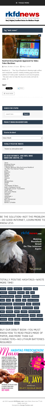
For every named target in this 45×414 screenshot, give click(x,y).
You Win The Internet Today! (14, 169)
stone (10, 319)
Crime (6, 170)
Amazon (7, 201)
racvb (36, 308)
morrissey (36, 304)
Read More (9, 93)
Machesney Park (19, 304)
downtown (12, 292)
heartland (27, 296)
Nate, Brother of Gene (11, 67)
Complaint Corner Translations (14, 189)
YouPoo (7, 198)
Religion (7, 175)
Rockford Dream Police (8, 315)
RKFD (2, 311)
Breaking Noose (9, 164)
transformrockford (36, 319)
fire (27, 292)
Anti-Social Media (10, 192)
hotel (8, 300)
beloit (10, 289)
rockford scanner (22, 315)
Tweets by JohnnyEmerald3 (13, 149)
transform (25, 319)
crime (35, 289)
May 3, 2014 (26, 67)
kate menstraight (6, 304)
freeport (18, 296)
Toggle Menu (23, 3)
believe (3, 289)
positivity (17, 308)
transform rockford (6, 323)
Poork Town (8, 190)
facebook (21, 292)
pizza (2, 308)
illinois (18, 300)
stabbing (3, 319)
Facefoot (7, 193)
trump (17, 323)
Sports (6, 176)
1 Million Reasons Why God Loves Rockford (19, 167)
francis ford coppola (7, 296)
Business (7, 172)
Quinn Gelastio (27, 308)
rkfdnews (9, 311)
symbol (17, 319)
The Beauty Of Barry (11, 186)
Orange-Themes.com (26, 405)
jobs (24, 300)
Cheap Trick (18, 289)
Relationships (8, 181)
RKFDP (17, 311)
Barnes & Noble (10, 202)
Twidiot (6, 195)
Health (6, 183)
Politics (6, 173)
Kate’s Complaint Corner (12, 187)
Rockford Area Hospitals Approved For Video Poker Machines (20, 61)
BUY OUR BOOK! (10, 199)
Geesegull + (8, 196)
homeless (35, 296)
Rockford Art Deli (34, 311)
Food (6, 184)
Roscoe (32, 315)
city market (27, 289)
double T (3, 292)
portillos (9, 308)
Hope (2, 300)
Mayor (28, 304)
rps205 (39, 315)
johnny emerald (33, 300)
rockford (24, 311)
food (32, 292)
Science (7, 178)
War (5, 179)
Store (6, 163)
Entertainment (9, 166)
